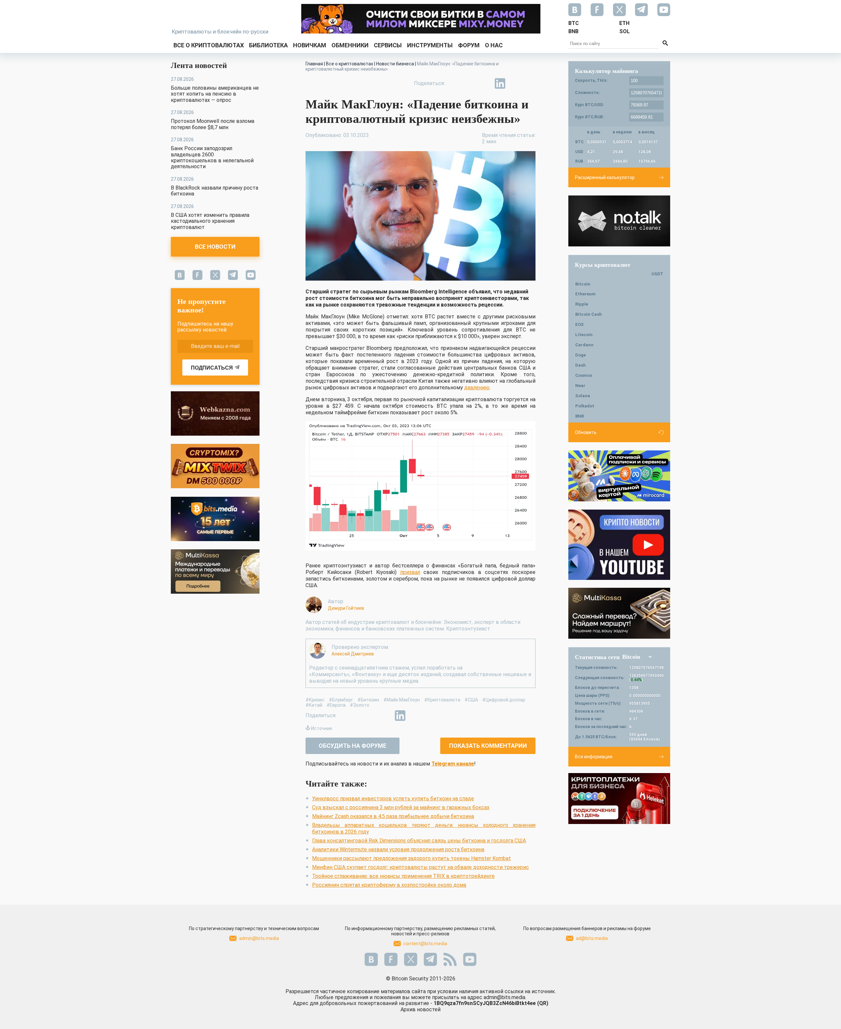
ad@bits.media (592, 938)
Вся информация (593, 756)
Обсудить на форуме (352, 745)
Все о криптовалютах (208, 45)
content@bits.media (425, 943)
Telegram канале (452, 764)
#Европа (336, 705)
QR (542, 1003)
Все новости (215, 246)
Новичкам (309, 45)
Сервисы (388, 45)
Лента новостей (199, 65)
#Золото (359, 705)
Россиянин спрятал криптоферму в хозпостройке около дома (389, 885)
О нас (494, 45)
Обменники (350, 45)
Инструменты (430, 45)
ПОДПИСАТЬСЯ (212, 368)
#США (471, 699)
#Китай (314, 705)
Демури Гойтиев (346, 608)
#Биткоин (368, 699)
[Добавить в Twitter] (470, 83)
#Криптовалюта (442, 699)
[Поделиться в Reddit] (530, 83)
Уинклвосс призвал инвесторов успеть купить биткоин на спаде (393, 798)
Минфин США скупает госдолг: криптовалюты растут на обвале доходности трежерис (420, 867)
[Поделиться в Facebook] (454, 83)
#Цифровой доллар (503, 699)
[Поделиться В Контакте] (515, 83)
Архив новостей (420, 1009)
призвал (410, 572)
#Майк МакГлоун (401, 699)
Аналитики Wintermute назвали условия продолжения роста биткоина (398, 849)
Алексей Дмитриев (352, 653)
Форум (469, 45)
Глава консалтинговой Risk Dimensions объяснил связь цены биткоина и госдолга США (419, 840)
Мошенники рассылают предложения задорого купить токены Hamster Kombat (411, 858)
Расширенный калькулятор (605, 177)
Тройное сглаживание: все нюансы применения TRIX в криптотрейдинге (403, 876)
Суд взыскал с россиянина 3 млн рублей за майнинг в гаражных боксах (400, 807)
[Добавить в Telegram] (485, 83)
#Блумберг (341, 699)
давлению (476, 387)
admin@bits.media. (505, 997)
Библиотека (268, 45)
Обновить (586, 432)
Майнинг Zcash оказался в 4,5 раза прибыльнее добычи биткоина (393, 816)
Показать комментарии (488, 745)
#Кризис (315, 699)
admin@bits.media (259, 938)
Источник (321, 728)
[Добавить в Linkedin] (500, 83)
